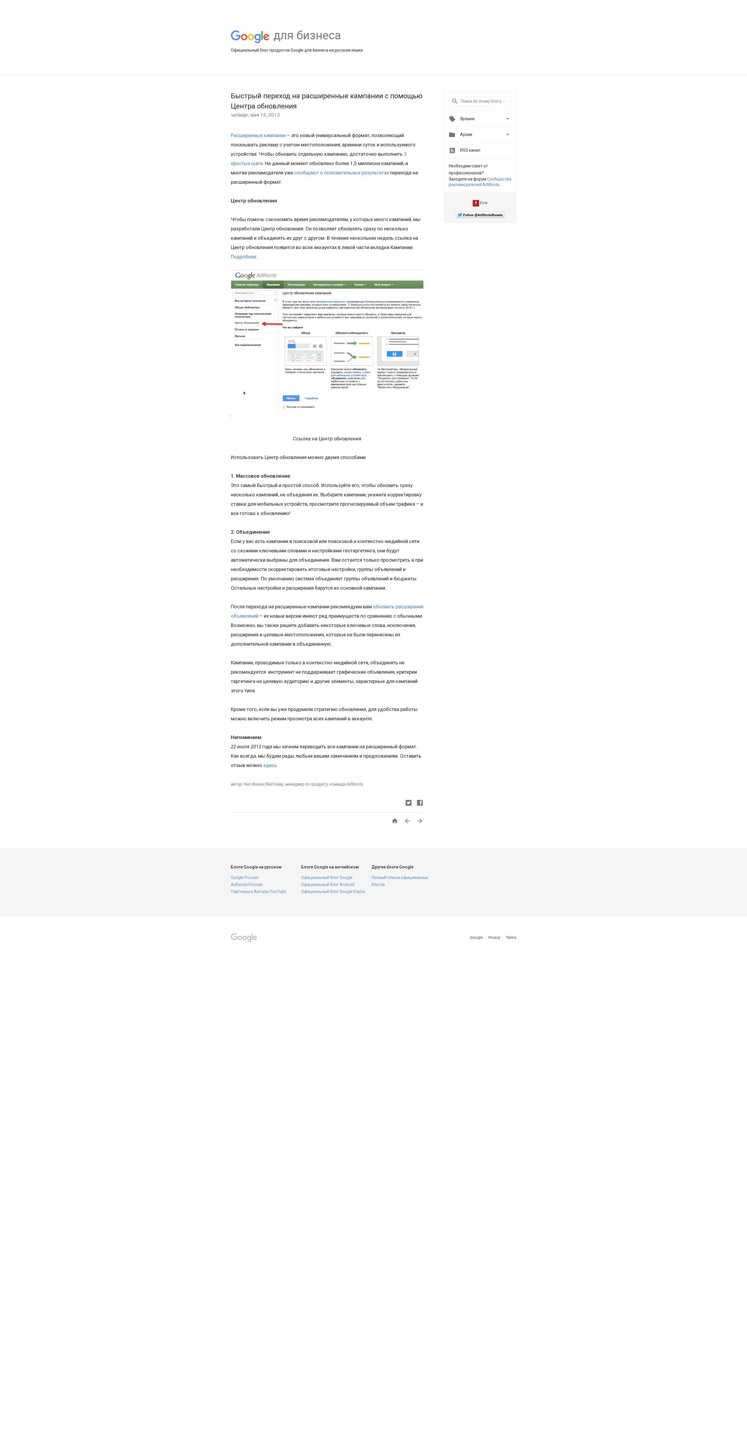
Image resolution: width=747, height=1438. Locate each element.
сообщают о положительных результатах (341, 173)
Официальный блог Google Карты (333, 891)
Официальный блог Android (327, 884)
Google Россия (244, 877)
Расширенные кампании (258, 135)
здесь (270, 765)
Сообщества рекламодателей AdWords (480, 182)
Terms (511, 937)
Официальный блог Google (326, 877)
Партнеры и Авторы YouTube (258, 891)
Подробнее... (245, 257)
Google (477, 937)
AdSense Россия (246, 884)
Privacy (494, 937)
